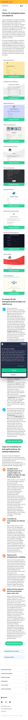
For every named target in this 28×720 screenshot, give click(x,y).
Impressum (3, 711)
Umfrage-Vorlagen (5, 677)
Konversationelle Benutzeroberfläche (11, 277)
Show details (21, 366)
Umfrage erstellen (9, 657)
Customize (13, 374)
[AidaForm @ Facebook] (1, 702)
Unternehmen (4, 681)
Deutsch (5, 697)
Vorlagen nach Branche (6, 673)
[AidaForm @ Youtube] (10, 702)
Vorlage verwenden (14, 76)
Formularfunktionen (6, 669)
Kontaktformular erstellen (11, 651)
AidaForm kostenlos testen (14, 441)
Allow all (14, 370)
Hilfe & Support (4, 685)
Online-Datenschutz (5, 706)
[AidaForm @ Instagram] (6, 702)
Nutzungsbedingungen (6, 708)
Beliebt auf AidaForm (6, 689)
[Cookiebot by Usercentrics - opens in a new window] (20, 344)
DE (22, 6)
